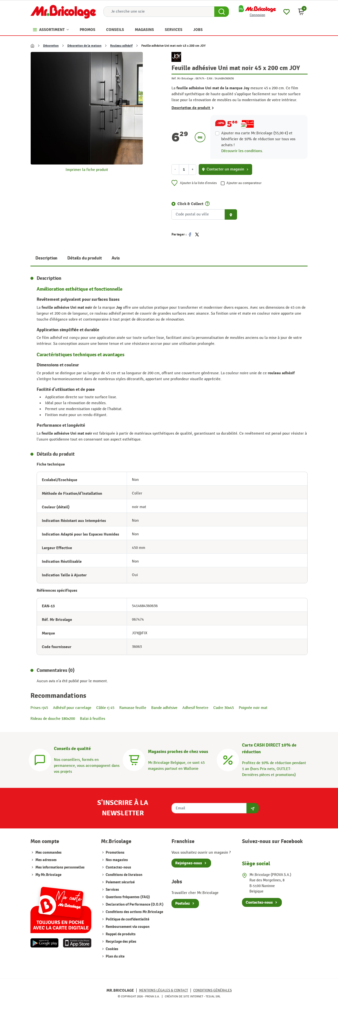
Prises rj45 (39, 707)
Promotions (114, 852)
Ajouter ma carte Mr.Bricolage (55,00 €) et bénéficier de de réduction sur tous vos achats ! (258, 139)
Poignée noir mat (253, 707)
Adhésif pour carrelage (72, 707)
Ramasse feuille (132, 707)
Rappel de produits (120, 934)
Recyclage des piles (120, 941)
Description (46, 258)
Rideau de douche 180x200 (52, 718)
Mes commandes (48, 852)
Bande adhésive (164, 707)
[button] (301, 11)
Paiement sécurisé (120, 882)
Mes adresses (46, 860)
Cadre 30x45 (223, 707)
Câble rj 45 (105, 707)
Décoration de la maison (84, 46)
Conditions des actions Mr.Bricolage (134, 912)
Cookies (111, 949)
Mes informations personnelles (60, 867)
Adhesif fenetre (195, 707)
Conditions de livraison (123, 874)
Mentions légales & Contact (163, 990)
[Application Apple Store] (77, 943)
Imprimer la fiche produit (87, 169)
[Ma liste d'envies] (286, 11)
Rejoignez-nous (188, 863)
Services (112, 889)
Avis (116, 258)
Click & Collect (190, 203)
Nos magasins (116, 860)
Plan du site (114, 956)
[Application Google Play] (44, 943)
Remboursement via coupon (127, 926)
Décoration (51, 46)
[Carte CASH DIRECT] (228, 759)
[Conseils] (40, 759)
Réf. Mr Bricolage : (183, 78)
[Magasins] (134, 759)
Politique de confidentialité (127, 919)
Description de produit (191, 108)
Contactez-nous (118, 867)
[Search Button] (221, 11)
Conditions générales (212, 990)
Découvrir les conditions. (242, 151)
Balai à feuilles (92, 718)
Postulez (182, 903)
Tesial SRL (213, 996)
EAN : (210, 78)
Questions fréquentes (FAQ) (127, 897)
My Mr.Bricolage (48, 874)
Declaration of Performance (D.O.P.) (134, 904)
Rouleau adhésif (121, 46)
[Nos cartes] (60, 907)
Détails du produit (84, 258)
